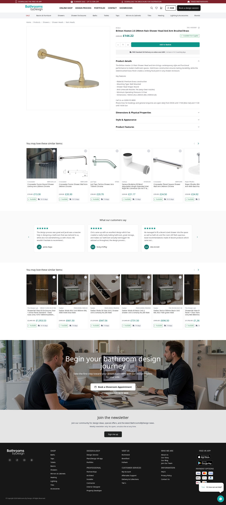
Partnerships (92, 472)
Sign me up (113, 434)
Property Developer (94, 490)
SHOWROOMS (125, 8)
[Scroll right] (198, 143)
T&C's (124, 483)
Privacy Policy (166, 475)
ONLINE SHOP (66, 8)
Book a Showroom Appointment (115, 387)
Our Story (165, 457)
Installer (90, 479)
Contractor (91, 483)
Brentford (125, 458)
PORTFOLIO (99, 8)
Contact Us (165, 479)
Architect (90, 475)
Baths (52, 455)
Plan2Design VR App (95, 458)
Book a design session (189, 8)
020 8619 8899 (121, 393)
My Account (126, 472)
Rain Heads (70, 22)
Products (36, 22)
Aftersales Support (129, 475)
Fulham (125, 462)
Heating (53, 477)
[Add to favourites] (199, 28)
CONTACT (112, 8)
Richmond (126, 455)
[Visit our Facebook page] (17, 460)
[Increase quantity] (128, 45)
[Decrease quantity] (118, 45)
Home (28, 22)
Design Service (92, 455)
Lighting (53, 481)
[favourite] (157, 8)
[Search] (151, 8)
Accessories (55, 489)
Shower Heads (57, 22)
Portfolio (90, 462)
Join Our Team (166, 463)
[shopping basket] (161, 8)
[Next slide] (197, 236)
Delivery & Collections (130, 479)
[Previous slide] (28, 236)
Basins (53, 466)
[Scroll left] (194, 143)
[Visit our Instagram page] (9, 460)
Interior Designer (93, 487)
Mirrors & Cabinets (57, 473)
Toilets (53, 462)
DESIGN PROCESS (83, 8)
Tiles (52, 485)
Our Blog (164, 460)
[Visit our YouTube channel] (24, 460)
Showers (46, 22)
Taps (52, 458)
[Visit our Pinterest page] (31, 460)
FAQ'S (163, 472)
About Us (164, 455)
